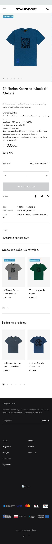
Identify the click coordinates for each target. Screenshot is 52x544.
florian (26, 214)
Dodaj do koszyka (26, 186)
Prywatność (7, 464)
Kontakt (31, 447)
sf (4, 217)
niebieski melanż (39, 214)
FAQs (5, 441)
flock (19, 214)
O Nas (30, 441)
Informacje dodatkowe (16, 238)
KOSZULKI (21, 211)
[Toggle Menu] (4, 9)
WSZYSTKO (30, 211)
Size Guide (8, 153)
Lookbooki (32, 453)
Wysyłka (6, 453)
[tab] (26, 230)
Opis (5, 230)
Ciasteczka (7, 458)
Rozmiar (7, 163)
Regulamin (7, 447)
